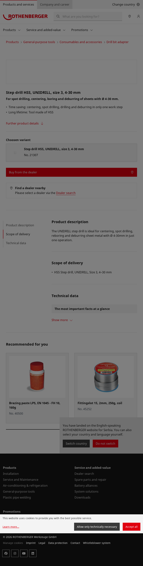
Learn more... (11, 526)
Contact (75, 543)
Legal (42, 543)
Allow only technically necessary (97, 526)
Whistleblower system (96, 543)
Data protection (58, 543)
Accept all (131, 526)
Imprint (31, 543)
